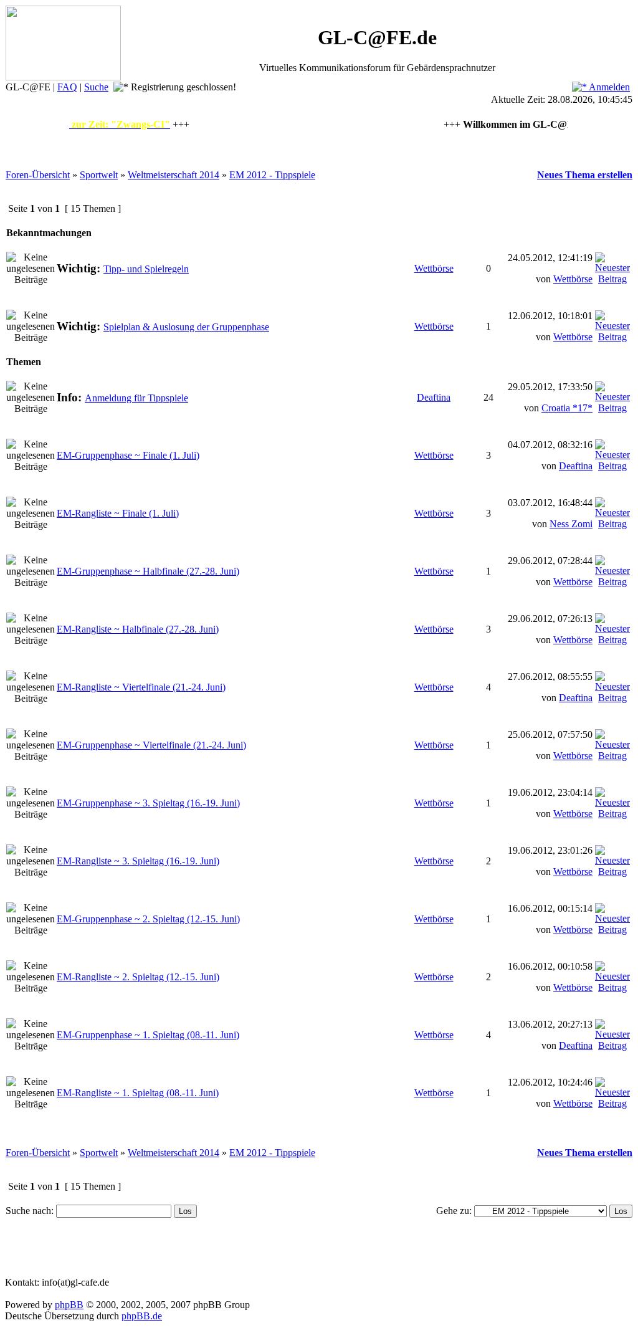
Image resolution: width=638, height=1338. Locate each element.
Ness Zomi (571, 523)
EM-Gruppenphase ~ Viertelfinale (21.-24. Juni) (151, 745)
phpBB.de (141, 1316)
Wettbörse (434, 268)
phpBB (69, 1304)
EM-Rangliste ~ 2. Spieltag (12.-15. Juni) (138, 977)
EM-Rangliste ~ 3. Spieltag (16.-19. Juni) (138, 861)
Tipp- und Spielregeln (146, 269)
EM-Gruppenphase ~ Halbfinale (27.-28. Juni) (148, 571)
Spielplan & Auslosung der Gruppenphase (186, 327)
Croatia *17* (567, 408)
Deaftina (433, 397)
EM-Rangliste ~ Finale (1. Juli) (118, 513)
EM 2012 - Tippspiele (272, 175)
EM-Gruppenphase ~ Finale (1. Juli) (128, 455)
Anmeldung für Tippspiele (136, 398)
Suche (96, 87)
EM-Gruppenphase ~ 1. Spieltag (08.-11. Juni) (148, 1035)
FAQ (67, 87)
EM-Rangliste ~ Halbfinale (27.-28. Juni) (138, 629)
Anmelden (608, 87)
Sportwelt (99, 175)
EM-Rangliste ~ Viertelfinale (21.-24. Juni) (141, 687)
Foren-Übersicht (38, 175)
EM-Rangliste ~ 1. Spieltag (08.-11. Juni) (138, 1092)
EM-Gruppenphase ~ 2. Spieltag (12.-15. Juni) (148, 919)
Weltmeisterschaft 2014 (173, 175)
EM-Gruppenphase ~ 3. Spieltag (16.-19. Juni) (148, 803)
